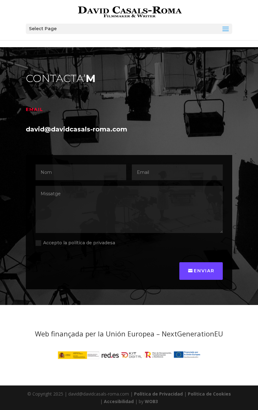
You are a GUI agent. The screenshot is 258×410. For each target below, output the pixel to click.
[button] (129, 29)
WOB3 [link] (151, 401)
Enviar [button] (204, 271)
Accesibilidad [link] (119, 401)
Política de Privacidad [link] (158, 394)
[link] (129, 11)
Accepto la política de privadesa (79, 243)
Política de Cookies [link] (209, 394)
